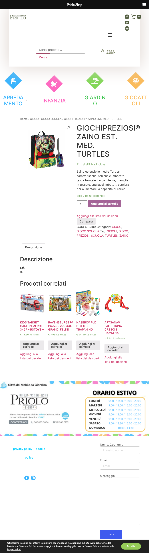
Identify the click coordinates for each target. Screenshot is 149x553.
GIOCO (34, 119)
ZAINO (123, 235)
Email (103, 460)
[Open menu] (109, 35)
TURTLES (111, 235)
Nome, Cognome (111, 444)
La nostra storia (75, 17)
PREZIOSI (83, 235)
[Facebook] (127, 17)
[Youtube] (127, 22)
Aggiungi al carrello (104, 203)
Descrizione (33, 247)
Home (24, 119)
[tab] (33, 247)
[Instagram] (127, 28)
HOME (52, 17)
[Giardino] (95, 80)
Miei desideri (87, 25)
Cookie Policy (91, 546)
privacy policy (23, 449)
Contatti (64, 25)
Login (107, 25)
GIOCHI (112, 231)
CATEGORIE (110, 52)
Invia (111, 534)
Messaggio (107, 475)
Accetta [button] (131, 546)
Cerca (43, 57)
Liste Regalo (103, 17)
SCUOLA (97, 235)
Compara (86, 221)
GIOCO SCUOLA (51, 119)
